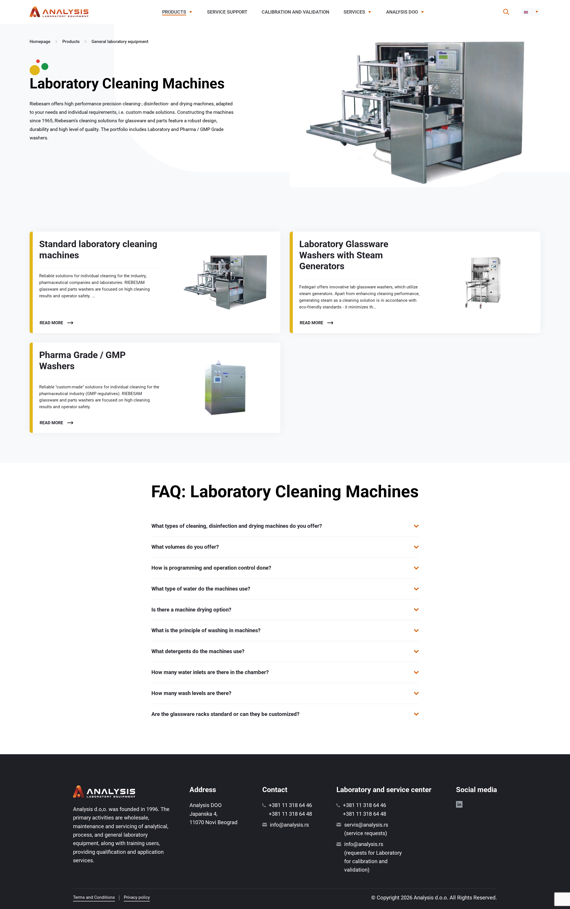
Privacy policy (137, 897)
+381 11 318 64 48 (290, 814)
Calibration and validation (295, 12)
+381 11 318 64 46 (290, 805)
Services (354, 12)
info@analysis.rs (289, 825)
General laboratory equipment (120, 41)
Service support (227, 12)
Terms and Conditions (94, 897)
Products (174, 12)
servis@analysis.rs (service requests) (366, 829)
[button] (530, 12)
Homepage (40, 41)
